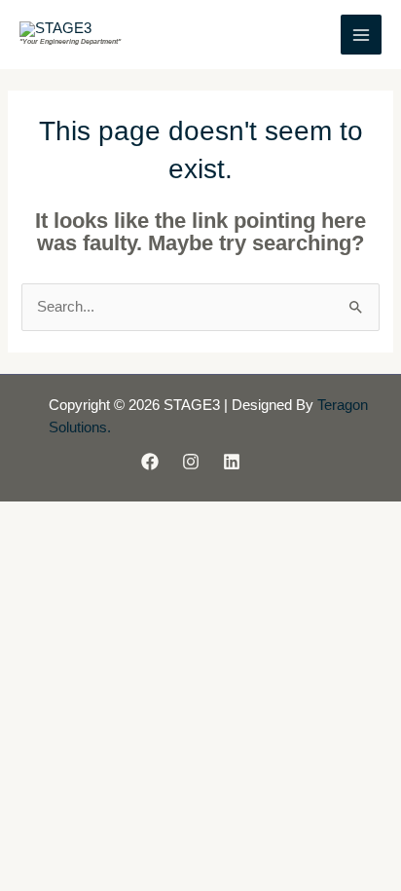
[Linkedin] (231, 461)
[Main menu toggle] (361, 35)
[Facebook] (150, 461)
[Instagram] (191, 461)
